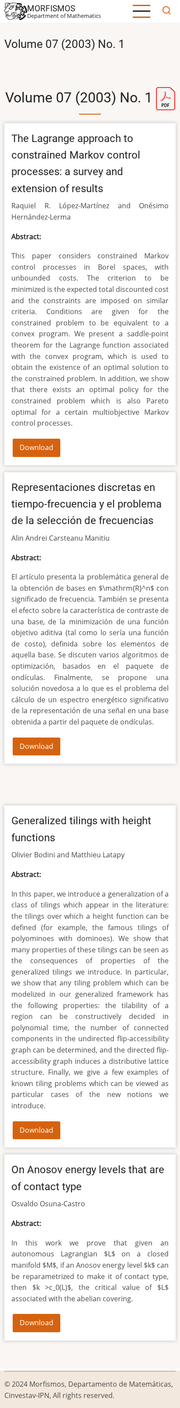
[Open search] (166, 11)
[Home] (15, 10)
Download (36, 447)
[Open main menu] (141, 11)
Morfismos (51, 8)
